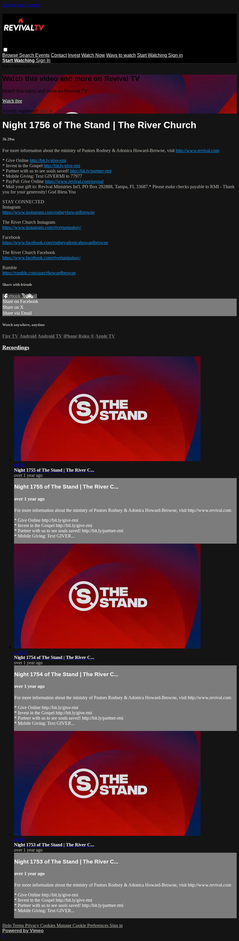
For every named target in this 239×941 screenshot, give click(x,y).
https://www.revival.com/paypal (74, 181)
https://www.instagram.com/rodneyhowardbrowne (48, 212)
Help (7, 925)
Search (27, 55)
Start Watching (152, 55)
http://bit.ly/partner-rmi (90, 170)
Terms (19, 925)
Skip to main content (21, 4)
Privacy (32, 925)
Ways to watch (121, 55)
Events (42, 55)
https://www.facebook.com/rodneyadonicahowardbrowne (55, 242)
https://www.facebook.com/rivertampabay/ (41, 257)
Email (31, 295)
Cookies (48, 925)
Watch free (12, 100)
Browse (10, 55)
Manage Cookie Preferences (83, 925)
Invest (74, 55)
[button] (5, 50)
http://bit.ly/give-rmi (48, 160)
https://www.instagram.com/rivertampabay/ (41, 227)
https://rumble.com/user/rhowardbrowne (39, 272)
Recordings (15, 347)
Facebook (12, 295)
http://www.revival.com (197, 150)
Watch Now (93, 55)
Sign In (43, 60)
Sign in (175, 55)
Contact (59, 55)
